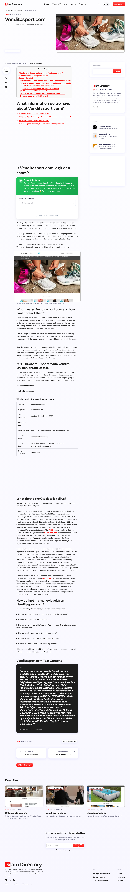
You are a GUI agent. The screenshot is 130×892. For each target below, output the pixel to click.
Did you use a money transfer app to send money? (38, 638)
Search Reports (98, 66)
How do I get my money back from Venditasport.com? (42, 93)
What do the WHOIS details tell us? (35, 91)
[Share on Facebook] (6, 82)
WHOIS (52, 530)
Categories (121, 877)
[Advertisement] (47, 146)
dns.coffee (46, 578)
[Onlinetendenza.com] (63, 753)
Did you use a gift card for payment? (32, 619)
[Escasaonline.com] (106, 796)
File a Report (118, 4)
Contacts (120, 881)
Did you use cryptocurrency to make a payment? (37, 644)
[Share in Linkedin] (6, 87)
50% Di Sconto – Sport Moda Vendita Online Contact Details (45, 83)
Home (7, 10)
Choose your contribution (27, 198)
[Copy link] (6, 91)
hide (48, 69)
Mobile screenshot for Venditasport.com (41, 88)
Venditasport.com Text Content (34, 96)
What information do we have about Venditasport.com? (40, 73)
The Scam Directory (99, 877)
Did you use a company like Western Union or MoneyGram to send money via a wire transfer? (46, 626)
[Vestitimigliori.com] (65, 796)
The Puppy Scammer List (101, 874)
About (119, 874)
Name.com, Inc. (50, 533)
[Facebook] (97, 107)
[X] (94, 107)
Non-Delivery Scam (17, 10)
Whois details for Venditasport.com (38, 86)
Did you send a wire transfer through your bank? (37, 633)
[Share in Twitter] (6, 78)
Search (117, 71)
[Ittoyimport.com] (31, 753)
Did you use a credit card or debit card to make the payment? (43, 614)
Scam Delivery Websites (101, 881)
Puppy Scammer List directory (108, 128)
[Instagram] (14, 880)
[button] (98, 4)
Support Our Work (25, 78)
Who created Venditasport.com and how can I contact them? (45, 81)
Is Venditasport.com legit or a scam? (33, 76)
